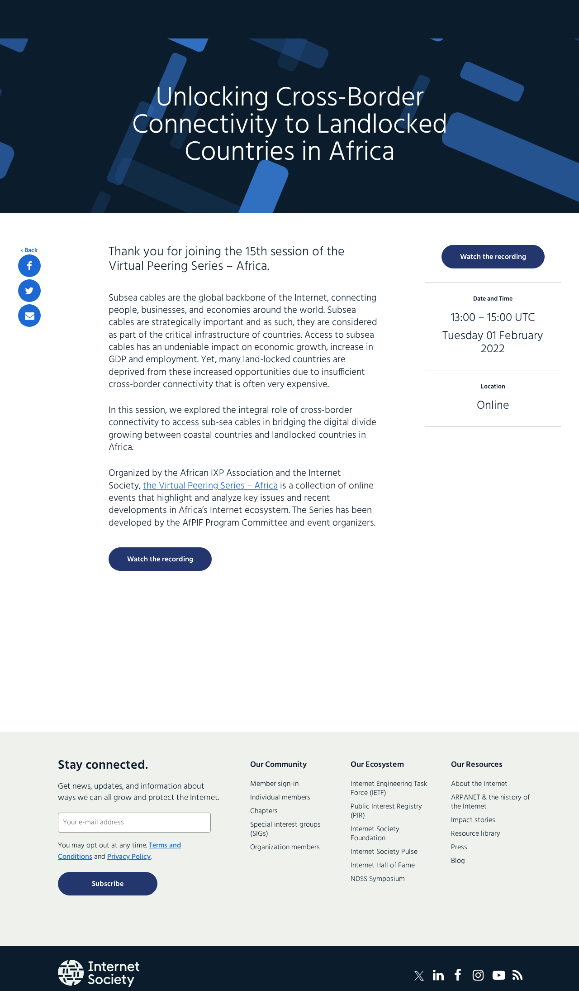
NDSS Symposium (378, 879)
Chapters (264, 811)
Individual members (280, 798)
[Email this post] (29, 315)
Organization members (285, 847)
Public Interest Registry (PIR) (386, 811)
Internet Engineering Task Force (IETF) (389, 788)
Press (459, 847)
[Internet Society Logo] (98, 973)
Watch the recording (160, 559)
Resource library (475, 834)
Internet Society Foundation (375, 833)
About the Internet (479, 784)
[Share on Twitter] (29, 290)
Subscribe (107, 884)
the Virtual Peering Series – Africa (210, 486)
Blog (458, 861)
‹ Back (29, 250)
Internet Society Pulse (384, 852)
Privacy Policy (129, 857)
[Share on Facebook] (29, 265)
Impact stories (473, 820)
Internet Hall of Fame (383, 865)
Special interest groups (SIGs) (285, 829)
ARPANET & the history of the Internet (490, 802)
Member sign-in (274, 784)
